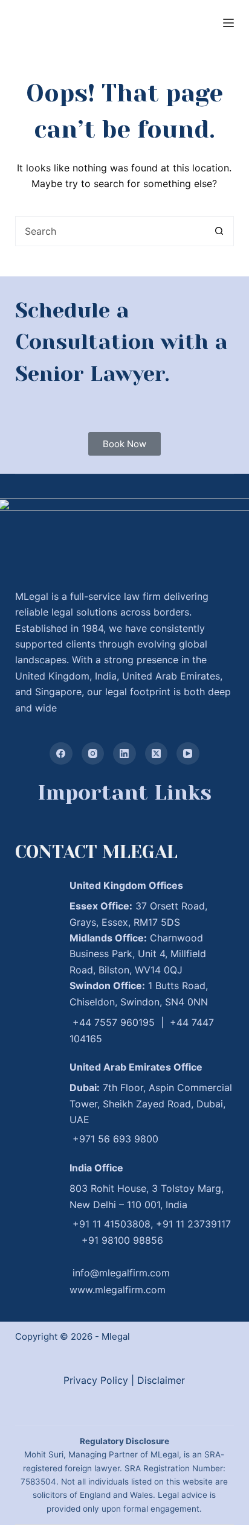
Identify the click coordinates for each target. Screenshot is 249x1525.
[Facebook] (61, 753)
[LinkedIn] (124, 753)
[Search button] (218, 231)
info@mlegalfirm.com (121, 1273)
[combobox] (110, 231)
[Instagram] (93, 753)
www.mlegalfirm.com (118, 1290)
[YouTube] (187, 753)
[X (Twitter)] (156, 753)
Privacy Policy (95, 1380)
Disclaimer (161, 1380)
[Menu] (228, 23)
